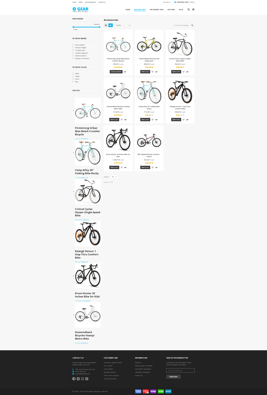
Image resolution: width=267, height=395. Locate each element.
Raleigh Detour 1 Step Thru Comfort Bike (180, 107)
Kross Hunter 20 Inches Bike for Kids (118, 155)
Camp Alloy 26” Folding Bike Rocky (149, 107)
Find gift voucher (110, 372)
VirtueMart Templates (143, 369)
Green (77, 79)
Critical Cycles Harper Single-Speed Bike (180, 60)
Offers (81, 2)
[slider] (73, 27)
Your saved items (110, 379)
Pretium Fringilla (80, 48)
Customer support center (113, 362)
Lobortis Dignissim (81, 53)
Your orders (108, 366)
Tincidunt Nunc (80, 50)
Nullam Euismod (80, 56)
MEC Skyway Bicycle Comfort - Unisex (149, 155)
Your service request (111, 375)
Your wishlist (108, 369)
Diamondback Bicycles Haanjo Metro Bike (118, 107)
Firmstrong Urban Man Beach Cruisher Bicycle (118, 60)
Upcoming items (90, 2)
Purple (77, 76)
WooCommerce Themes (144, 366)
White (77, 74)
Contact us (102, 2)
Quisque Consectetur (82, 58)
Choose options (116, 72)
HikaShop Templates (142, 372)
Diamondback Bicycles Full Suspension (149, 60)
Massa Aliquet (80, 45)
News (74, 2)
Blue (76, 82)
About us (138, 362)
